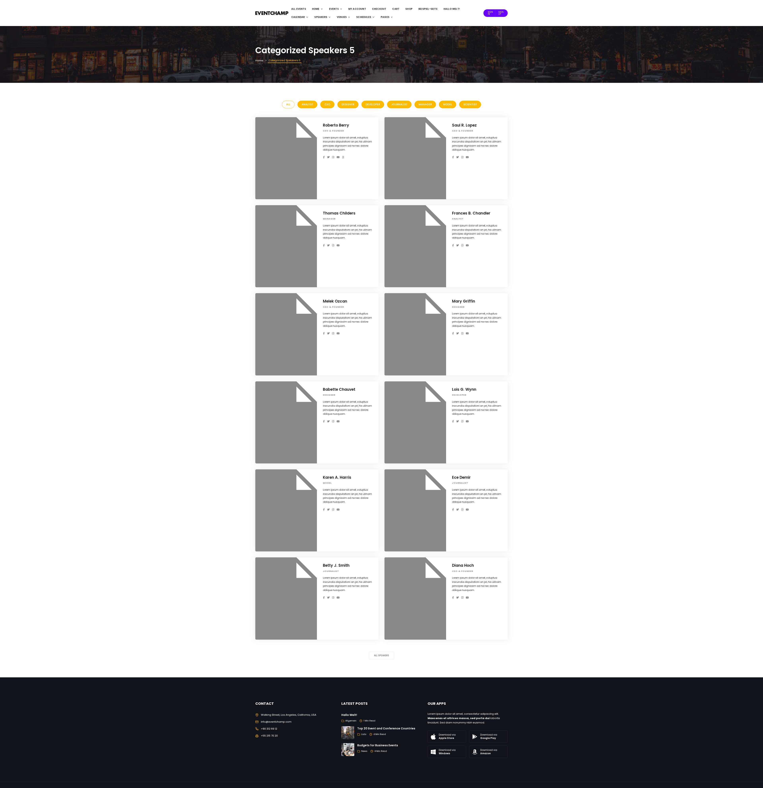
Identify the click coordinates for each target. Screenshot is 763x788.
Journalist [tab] (399, 104)
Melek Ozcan (335, 301)
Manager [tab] (425, 104)
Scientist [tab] (470, 104)
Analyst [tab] (307, 104)
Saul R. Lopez (464, 125)
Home (316, 9)
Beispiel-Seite (428, 9)
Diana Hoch (463, 565)
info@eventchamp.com (276, 722)
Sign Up (501, 13)
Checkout (379, 9)
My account (357, 9)
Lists (363, 734)
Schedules (363, 17)
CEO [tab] (327, 104)
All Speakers (381, 655)
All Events (298, 9)
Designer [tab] (348, 104)
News (364, 751)
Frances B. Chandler (471, 213)
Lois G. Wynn (464, 389)
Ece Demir (461, 477)
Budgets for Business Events (377, 745)
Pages (385, 17)
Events (334, 9)
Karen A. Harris (337, 477)
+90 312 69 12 (269, 729)
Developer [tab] (373, 104)
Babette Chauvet (339, 389)
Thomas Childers (339, 213)
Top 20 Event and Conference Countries (386, 728)
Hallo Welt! (451, 9)
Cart (395, 9)
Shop (408, 9)
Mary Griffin (463, 301)
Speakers (320, 17)
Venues (342, 17)
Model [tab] (447, 104)
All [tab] (288, 104)
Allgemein (350, 720)
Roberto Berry (336, 125)
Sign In (490, 13)
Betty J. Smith (336, 565)
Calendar (298, 17)
